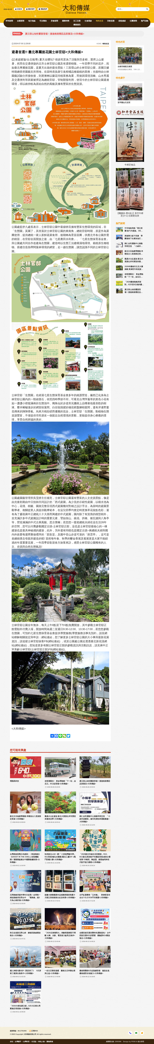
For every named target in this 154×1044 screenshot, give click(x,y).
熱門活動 (144, 21)
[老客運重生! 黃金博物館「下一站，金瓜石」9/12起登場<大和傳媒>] (119, 275)
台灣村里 (26, 1041)
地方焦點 (32, 21)
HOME (99, 44)
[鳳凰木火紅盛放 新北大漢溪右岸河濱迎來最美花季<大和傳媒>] (119, 260)
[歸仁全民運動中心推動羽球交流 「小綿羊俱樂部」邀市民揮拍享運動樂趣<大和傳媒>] (119, 245)
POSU (133, 1041)
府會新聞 (54, 21)
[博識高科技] (25, 767)
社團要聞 (133, 21)
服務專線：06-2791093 (18, 1031)
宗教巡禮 (110, 21)
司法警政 (43, 21)
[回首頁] (76, 9)
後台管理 (141, 1041)
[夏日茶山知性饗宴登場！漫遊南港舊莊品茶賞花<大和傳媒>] (119, 291)
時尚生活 (99, 21)
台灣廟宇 (18, 1041)
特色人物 (41, 1041)
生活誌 (34, 1041)
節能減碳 (122, 21)
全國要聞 (20, 21)
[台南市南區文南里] (130, 55)
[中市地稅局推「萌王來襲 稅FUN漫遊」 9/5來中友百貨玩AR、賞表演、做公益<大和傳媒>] (119, 229)
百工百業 (77, 21)
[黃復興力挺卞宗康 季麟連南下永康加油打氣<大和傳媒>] (119, 237)
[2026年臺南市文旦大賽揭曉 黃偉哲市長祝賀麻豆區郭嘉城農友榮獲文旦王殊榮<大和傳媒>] (119, 268)
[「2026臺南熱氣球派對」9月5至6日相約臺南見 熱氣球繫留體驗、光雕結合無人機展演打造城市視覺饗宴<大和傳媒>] (119, 283)
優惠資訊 (77, 25)
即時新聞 (9, 21)
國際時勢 (65, 21)
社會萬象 (88, 21)
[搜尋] (147, 9)
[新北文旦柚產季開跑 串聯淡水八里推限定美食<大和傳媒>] (119, 252)
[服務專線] (130, 1033)
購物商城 (50, 1041)
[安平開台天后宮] (130, 91)
